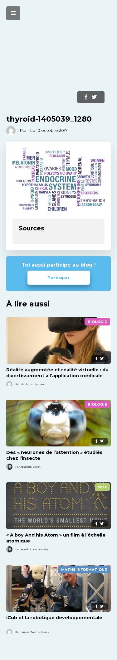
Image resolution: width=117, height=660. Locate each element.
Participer (58, 277)
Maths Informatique (84, 569)
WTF (102, 487)
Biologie (97, 322)
